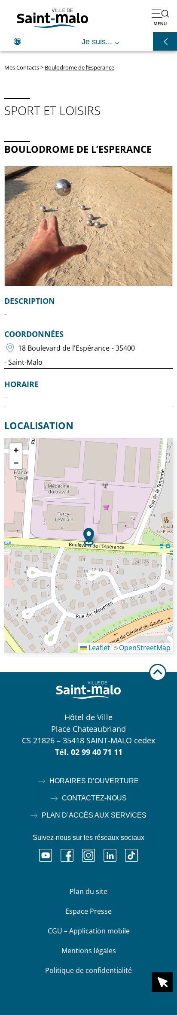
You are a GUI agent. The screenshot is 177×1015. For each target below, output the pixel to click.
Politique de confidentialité (88, 970)
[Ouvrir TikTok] (131, 855)
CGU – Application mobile (89, 931)
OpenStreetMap (145, 647)
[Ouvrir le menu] (160, 17)
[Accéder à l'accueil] (52, 18)
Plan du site (88, 891)
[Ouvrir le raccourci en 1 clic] (162, 982)
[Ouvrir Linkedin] (110, 855)
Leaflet (98, 647)
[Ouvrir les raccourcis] (165, 41)
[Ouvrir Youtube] (45, 855)
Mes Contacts (21, 67)
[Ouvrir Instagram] (88, 855)
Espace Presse (88, 911)
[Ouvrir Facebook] (67, 855)
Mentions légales (88, 950)
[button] (88, 536)
